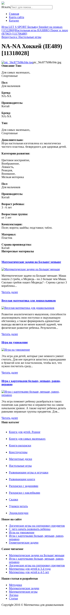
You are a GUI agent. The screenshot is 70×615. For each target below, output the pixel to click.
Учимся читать (18, 506)
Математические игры (23, 591)
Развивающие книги (22, 479)
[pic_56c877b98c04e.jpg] (17, 62)
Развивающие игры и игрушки (28, 472)
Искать (5, 7)
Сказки (13, 499)
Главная (14, 13)
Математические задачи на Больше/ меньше (31, 262)
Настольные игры (20, 465)
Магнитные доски (20, 459)
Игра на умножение (14, 342)
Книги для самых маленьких (27, 438)
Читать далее (9, 292)
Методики (15, 585)
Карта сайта (16, 17)
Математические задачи (24, 588)
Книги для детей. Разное (24, 432)
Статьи (13, 598)
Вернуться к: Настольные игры (21, 37)
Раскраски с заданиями (23, 486)
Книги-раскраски (20, 445)
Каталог (14, 20)
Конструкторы (18, 452)
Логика (13, 595)
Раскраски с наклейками (24, 492)
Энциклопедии (18, 513)
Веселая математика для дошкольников (28, 300)
